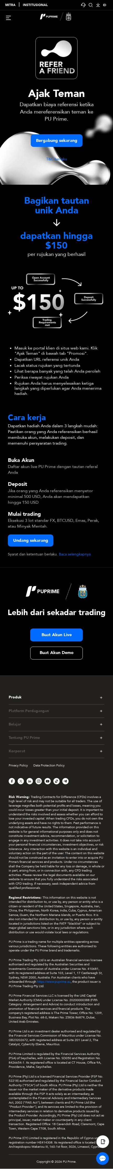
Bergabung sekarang (56, 140)
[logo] (59, 17)
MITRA (10, 5)
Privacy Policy (18, 765)
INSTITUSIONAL (35, 5)
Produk (15, 697)
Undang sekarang (30, 540)
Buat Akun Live (57, 635)
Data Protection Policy (49, 765)
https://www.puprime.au (54, 982)
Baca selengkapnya (75, 554)
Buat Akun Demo (57, 653)
